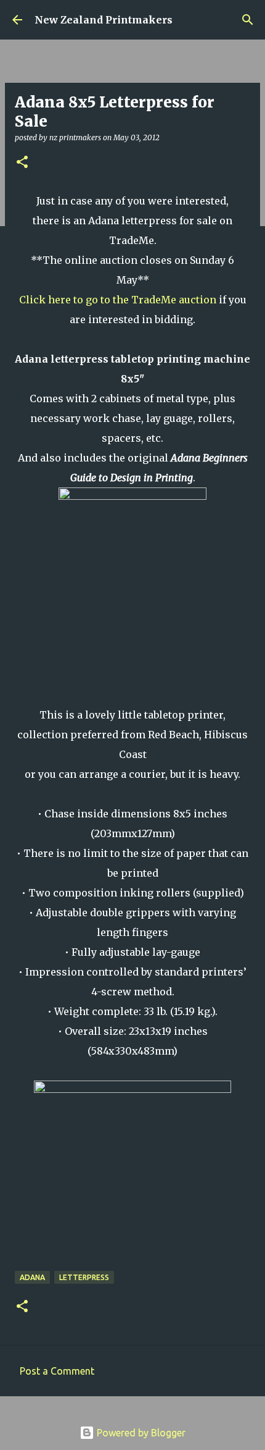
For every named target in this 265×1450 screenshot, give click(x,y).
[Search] (247, 20)
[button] (22, 162)
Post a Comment (57, 1370)
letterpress (84, 1277)
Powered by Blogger (140, 1432)
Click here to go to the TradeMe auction (117, 299)
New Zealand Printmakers (104, 20)
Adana (32, 1277)
